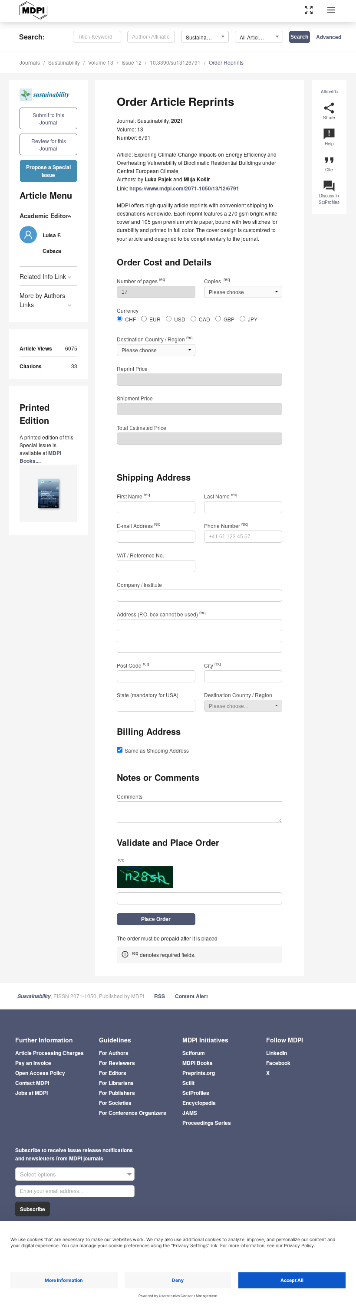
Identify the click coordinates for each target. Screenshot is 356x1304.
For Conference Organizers (132, 1113)
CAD (204, 319)
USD (179, 319)
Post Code (133, 665)
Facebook (278, 1063)
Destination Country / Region (155, 339)
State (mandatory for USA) (147, 694)
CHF (130, 319)
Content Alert (191, 996)
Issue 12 (132, 62)
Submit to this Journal (48, 118)
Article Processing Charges (49, 1053)
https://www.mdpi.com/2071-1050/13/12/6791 (184, 188)
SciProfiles (195, 1093)
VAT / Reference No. (140, 555)
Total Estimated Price (141, 427)
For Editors (112, 1073)
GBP (229, 319)
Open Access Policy (40, 1073)
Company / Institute (139, 584)
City (212, 665)
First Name (133, 496)
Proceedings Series (206, 1123)
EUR (155, 319)
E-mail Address (139, 525)
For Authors (114, 1053)
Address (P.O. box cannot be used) (161, 614)
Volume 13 (100, 62)
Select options (38, 1174)
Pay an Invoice (33, 1063)
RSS (159, 996)
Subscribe (32, 1209)
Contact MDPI (32, 1083)
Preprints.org (198, 1073)
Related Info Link (43, 276)
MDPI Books (197, 1063)
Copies (217, 281)
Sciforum (193, 1053)
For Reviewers (117, 1063)
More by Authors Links (42, 300)
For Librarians (116, 1083)
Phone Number (226, 525)
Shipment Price (135, 398)
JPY (252, 319)
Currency (127, 310)
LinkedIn (276, 1053)
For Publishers (117, 1093)
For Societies (115, 1103)
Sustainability (64, 62)
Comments (129, 796)
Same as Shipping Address (157, 750)
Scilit (188, 1083)
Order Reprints (226, 62)
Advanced (328, 37)
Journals (30, 62)
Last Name (220, 496)
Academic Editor (44, 215)
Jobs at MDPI (31, 1093)
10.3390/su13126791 (175, 62)
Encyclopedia (199, 1103)
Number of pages (141, 281)
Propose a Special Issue (48, 171)
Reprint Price (132, 368)
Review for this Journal (48, 144)
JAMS (189, 1113)
